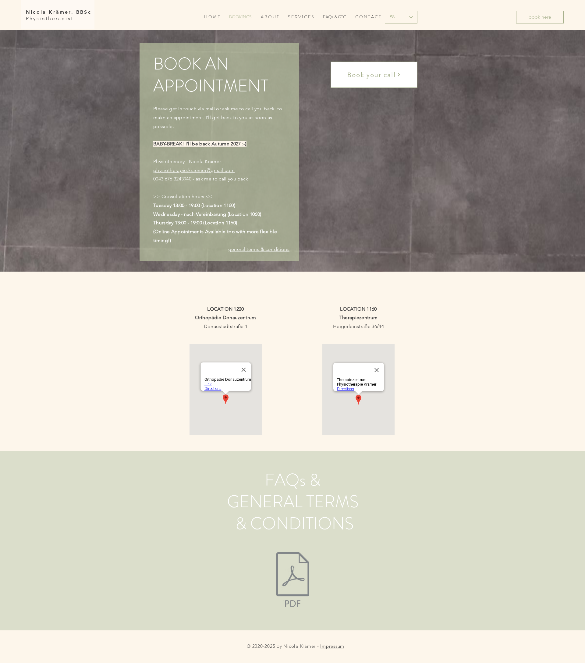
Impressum (332, 646)
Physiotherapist (49, 18)
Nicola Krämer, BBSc (58, 12)
